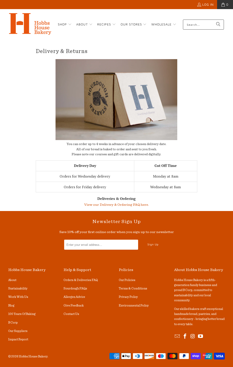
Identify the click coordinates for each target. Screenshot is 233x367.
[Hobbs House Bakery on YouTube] (200, 336)
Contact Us (71, 314)
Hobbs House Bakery (33, 356)
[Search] (218, 25)
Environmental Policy (134, 305)
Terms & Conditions (133, 288)
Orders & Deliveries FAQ (80, 280)
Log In (208, 4)
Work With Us (18, 297)
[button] (65, 24)
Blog (11, 305)
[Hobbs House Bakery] (30, 24)
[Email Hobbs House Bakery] (177, 336)
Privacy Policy (128, 297)
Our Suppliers (18, 331)
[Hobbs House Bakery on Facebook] (185, 336)
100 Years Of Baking (21, 314)
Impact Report (18, 339)
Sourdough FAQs (75, 288)
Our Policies (127, 280)
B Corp (13, 322)
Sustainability (18, 288)
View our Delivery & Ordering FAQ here (116, 204)
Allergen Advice (74, 297)
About (12, 280)
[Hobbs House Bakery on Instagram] (193, 336)
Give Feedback (73, 305)
